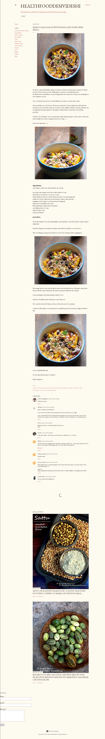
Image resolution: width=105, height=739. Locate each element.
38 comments (40, 596)
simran (39, 433)
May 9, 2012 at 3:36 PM (47, 441)
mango (17, 48)
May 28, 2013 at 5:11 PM (50, 476)
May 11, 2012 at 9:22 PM (52, 462)
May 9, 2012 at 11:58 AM (47, 432)
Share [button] (16, 24)
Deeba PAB (41, 476)
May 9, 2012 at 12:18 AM (46, 423)
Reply (39, 403)
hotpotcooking (42, 454)
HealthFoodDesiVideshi (50, 6)
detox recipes (18, 35)
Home (23, 16)
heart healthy (18, 45)
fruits (16, 39)
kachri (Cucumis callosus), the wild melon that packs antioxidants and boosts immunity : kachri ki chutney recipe (60, 677)
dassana (40, 407)
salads (16, 54)
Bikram (40, 441)
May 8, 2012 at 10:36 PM (48, 407)
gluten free (18, 41)
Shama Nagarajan (43, 399)
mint (16, 50)
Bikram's (40, 448)
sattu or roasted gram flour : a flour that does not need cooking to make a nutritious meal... (59, 592)
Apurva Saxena (42, 462)
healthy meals (19, 43)
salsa (16, 56)
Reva (39, 423)
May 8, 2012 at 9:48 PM (53, 398)
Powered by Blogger (54, 731)
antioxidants (18, 33)
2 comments (40, 682)
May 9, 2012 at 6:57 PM (52, 454)
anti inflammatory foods (21, 30)
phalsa (16, 52)
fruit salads (18, 37)
